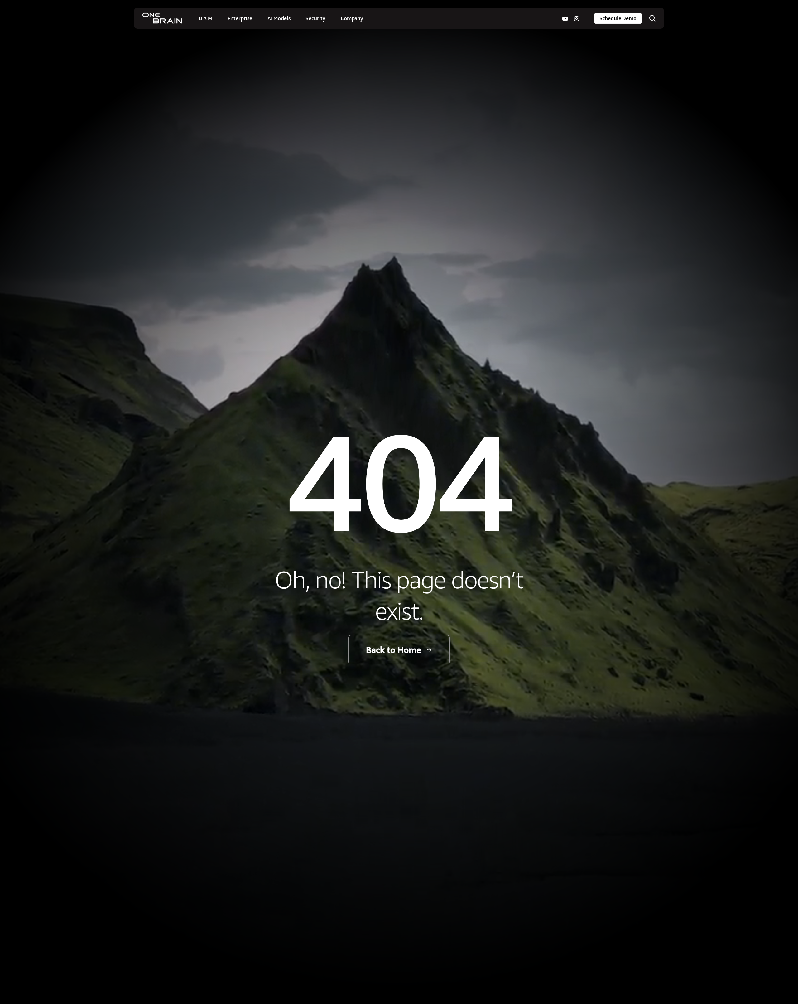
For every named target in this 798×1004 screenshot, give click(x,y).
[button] (399, 650)
